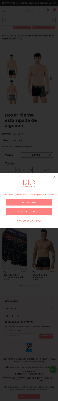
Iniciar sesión (29, 202)
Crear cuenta (29, 211)
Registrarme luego (29, 221)
